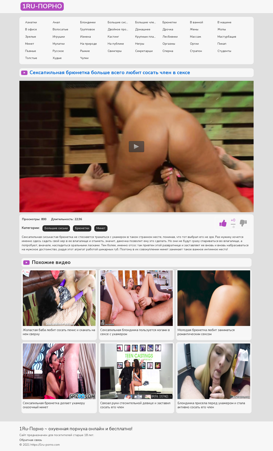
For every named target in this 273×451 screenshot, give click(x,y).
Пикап (222, 44)
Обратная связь (30, 440)
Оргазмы (169, 44)
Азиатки (31, 22)
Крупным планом (145, 37)
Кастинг (113, 37)
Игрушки (59, 37)
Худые (57, 58)
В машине (224, 22)
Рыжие (85, 51)
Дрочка (168, 29)
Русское (58, 51)
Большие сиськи (118, 22)
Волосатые (60, 29)
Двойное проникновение (118, 29)
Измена (85, 37)
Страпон (196, 51)
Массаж (195, 37)
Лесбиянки (170, 37)
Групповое (87, 29)
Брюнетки (170, 22)
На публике (116, 44)
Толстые (31, 58)
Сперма (168, 51)
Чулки (84, 58)
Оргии (194, 44)
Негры (139, 44)
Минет (29, 44)
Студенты (224, 51)
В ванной (196, 22)
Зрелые (30, 37)
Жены (194, 29)
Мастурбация (227, 37)
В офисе (31, 29)
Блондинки (88, 22)
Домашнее (142, 29)
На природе (88, 44)
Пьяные (30, 51)
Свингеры (115, 51)
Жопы (222, 29)
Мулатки (59, 44)
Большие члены (145, 22)
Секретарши (144, 51)
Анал (56, 22)
